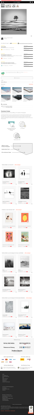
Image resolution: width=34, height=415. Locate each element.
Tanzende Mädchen (6, 181)
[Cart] (32, 2)
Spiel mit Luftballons (6, 201)
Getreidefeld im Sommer (22, 201)
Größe (2, 80)
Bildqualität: (3, 84)
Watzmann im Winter (22, 334)
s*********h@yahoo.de (5, 65)
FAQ (3, 377)
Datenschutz (4, 379)
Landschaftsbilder (5, 400)
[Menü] (32, 406)
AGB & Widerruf (5, 378)
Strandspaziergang (21, 181)
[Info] (1, 87)
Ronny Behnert (6, 290)
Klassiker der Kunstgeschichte (7, 398)
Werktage (4, 104)
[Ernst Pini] (2, 38)
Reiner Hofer (5, 270)
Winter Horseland (5, 334)
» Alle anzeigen (17, 164)
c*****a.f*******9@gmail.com (6, 49)
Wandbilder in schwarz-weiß (7, 396)
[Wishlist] (30, 2)
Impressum (4, 380)
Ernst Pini (6, 38)
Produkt (2, 86)
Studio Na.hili (5, 315)
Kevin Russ (5, 335)
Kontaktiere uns (5, 375)
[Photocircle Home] (17, 2)
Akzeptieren (30, 412)
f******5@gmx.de (5, 58)
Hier (23, 368)
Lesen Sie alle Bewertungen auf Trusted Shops (25, 43)
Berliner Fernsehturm (21, 289)
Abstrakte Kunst (5, 399)
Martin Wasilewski (21, 335)
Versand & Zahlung (5, 376)
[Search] (3, 2)
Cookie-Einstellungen (6, 381)
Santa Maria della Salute (7, 289)
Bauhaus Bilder (5, 397)
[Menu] (1, 2)
